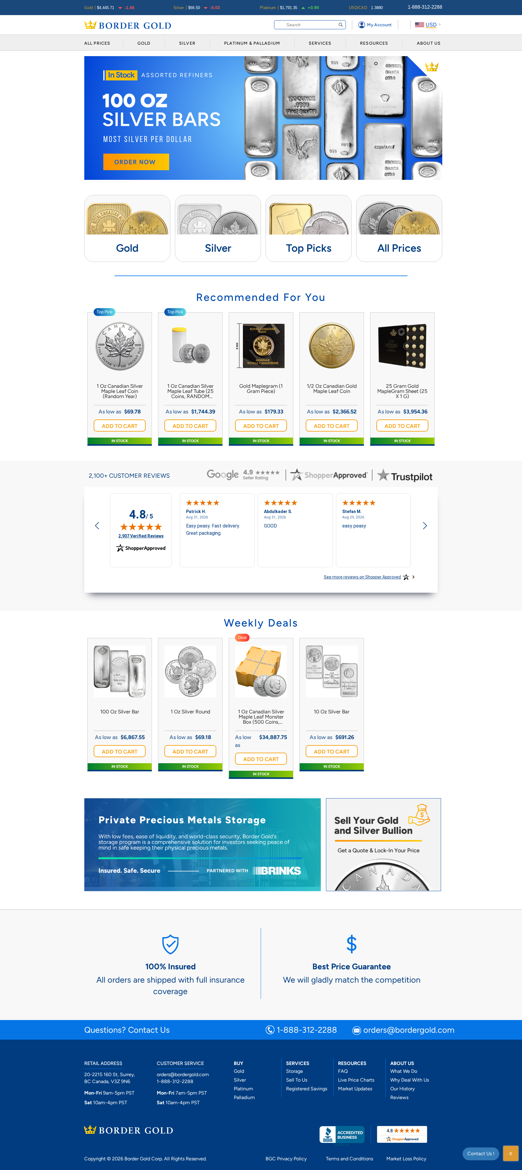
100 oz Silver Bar (119, 711)
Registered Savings (306, 1089)
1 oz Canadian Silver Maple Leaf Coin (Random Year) (120, 391)
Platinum (243, 1089)
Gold (239, 1071)
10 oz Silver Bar (332, 711)
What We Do (403, 1071)
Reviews (399, 1097)
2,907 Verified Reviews (141, 535)
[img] (141, 527)
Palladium (244, 1097)
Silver (240, 1080)
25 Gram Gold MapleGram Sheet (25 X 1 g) (402, 391)
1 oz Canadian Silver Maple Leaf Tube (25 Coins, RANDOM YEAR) (190, 391)
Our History (402, 1089)
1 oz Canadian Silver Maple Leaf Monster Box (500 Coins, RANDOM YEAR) (261, 717)
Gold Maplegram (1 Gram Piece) (261, 389)
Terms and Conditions (349, 1159)
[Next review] (425, 526)
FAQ (343, 1071)
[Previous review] (97, 526)
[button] (120, 425)
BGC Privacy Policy (286, 1159)
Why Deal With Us (409, 1080)
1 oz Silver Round (190, 711)
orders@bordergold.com (409, 1030)
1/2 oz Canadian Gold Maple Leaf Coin (332, 389)
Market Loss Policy (406, 1159)
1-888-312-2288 (425, 7)
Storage (294, 1071)
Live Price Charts (356, 1080)
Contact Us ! (481, 1153)
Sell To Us (296, 1080)
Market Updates (355, 1089)
